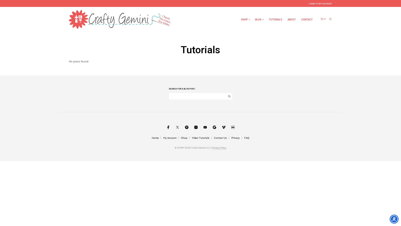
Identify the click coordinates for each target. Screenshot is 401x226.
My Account (170, 138)
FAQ (246, 138)
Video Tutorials (200, 138)
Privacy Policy (219, 148)
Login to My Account (320, 3)
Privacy (235, 138)
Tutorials (275, 20)
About (292, 20)
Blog (258, 20)
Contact (307, 20)
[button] (323, 19)
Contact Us (220, 138)
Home (155, 138)
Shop (244, 20)
